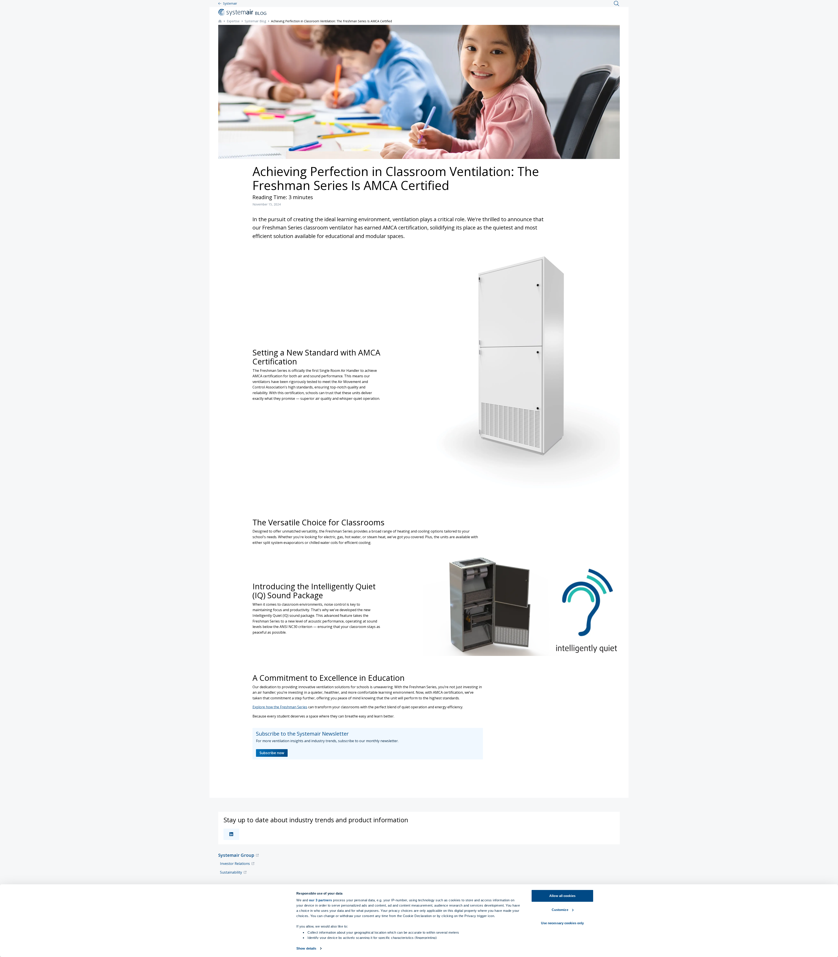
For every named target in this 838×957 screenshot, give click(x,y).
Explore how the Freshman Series (279, 707)
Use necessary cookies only (562, 923)
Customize (560, 910)
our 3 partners (320, 900)
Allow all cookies (562, 896)
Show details (306, 948)
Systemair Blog (255, 21)
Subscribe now (271, 752)
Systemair (230, 3)
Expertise (233, 21)
